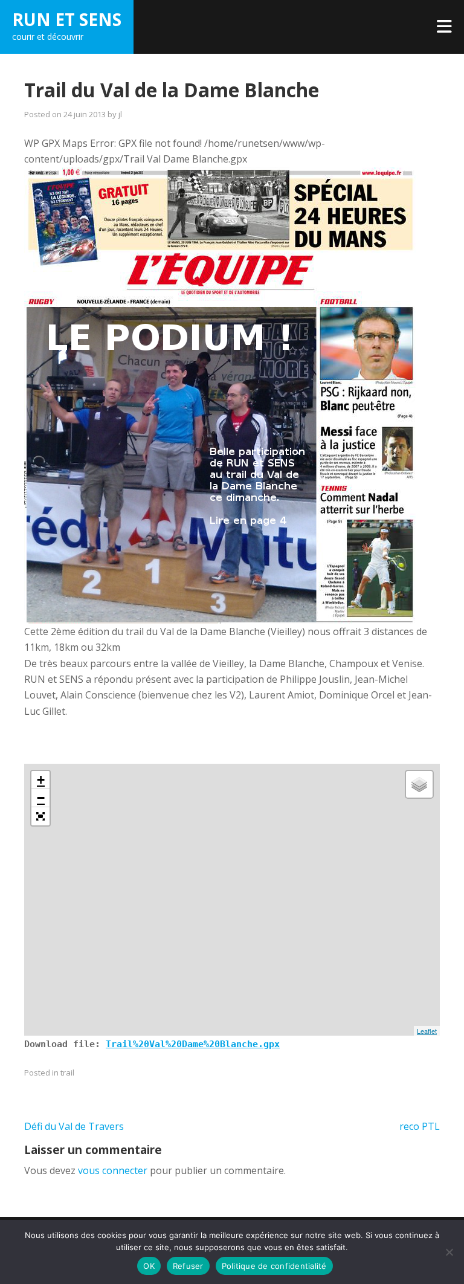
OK (149, 1266)
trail (67, 1072)
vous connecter (112, 1170)
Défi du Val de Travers (74, 1126)
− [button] (41, 797)
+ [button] (41, 779)
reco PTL (419, 1126)
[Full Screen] (40, 816)
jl (120, 114)
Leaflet (427, 1031)
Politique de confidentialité (274, 1266)
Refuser (188, 1266)
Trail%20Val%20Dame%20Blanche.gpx (193, 1044)
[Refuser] (449, 1252)
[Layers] (419, 784)
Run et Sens (66, 19)
